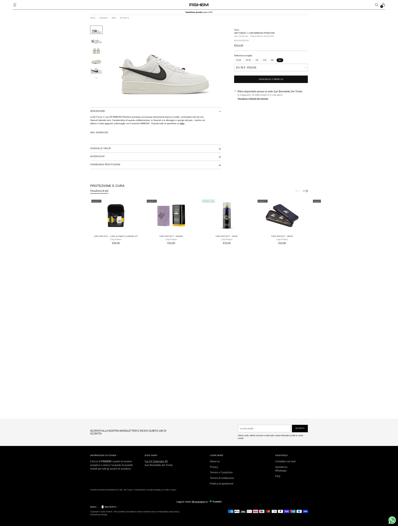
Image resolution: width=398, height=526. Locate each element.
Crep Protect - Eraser (171, 236)
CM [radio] (264, 60)
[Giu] (96, 77)
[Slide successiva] (305, 191)
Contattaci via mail (285, 461)
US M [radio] (238, 60)
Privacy (214, 467)
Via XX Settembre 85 (156, 461)
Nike (114, 18)
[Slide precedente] (298, 191)
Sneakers (104, 18)
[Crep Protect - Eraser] (171, 215)
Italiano (93, 507)
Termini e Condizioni (221, 472)
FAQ (277, 476)
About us (215, 461)
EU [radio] (280, 60)
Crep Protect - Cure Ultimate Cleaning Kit (116, 236)
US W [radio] (248, 60)
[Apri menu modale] (15, 5)
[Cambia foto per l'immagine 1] (96, 30)
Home (92, 18)
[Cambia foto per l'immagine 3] (96, 50)
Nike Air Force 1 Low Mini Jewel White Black (199, 413)
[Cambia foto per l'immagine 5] (96, 70)
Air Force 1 (124, 18)
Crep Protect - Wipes (282, 236)
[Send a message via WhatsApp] (392, 520)
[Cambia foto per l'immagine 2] (96, 40)
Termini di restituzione (222, 478)
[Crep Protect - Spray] (226, 215)
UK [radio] (257, 60)
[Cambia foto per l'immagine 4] (96, 60)
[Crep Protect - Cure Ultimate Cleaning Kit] (116, 215)
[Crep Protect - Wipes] (282, 215)
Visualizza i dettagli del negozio (253, 98)
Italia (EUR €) (110, 507)
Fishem (109, 512)
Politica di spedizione (222, 483)
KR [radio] (272, 60)
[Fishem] (199, 4)
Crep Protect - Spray (227, 236)
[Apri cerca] (376, 5)
